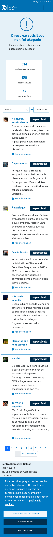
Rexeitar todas (25, 522)
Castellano (45, 2)
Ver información (22, 154)
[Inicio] (10, 7)
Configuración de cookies (25, 513)
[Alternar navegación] (47, 8)
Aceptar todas (25, 530)
